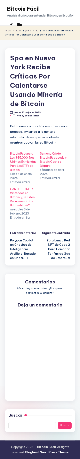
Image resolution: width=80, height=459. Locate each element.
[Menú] (19, 24)
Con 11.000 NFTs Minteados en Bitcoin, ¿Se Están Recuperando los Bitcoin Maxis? (22, 197)
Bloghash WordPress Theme (47, 452)
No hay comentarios (28, 115)
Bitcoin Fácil (23, 8)
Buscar (15, 415)
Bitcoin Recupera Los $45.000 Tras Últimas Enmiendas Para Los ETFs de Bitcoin (23, 162)
